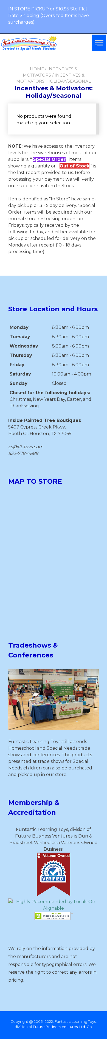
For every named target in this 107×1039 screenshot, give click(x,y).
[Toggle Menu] (99, 42)
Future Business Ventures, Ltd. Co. (63, 1026)
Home (37, 68)
